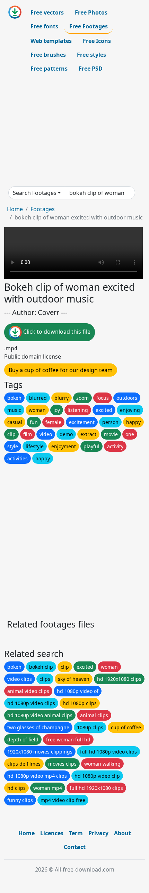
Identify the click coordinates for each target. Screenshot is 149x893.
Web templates (51, 41)
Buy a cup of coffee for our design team (61, 370)
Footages (42, 209)
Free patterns (49, 68)
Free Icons (97, 41)
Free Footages (88, 26)
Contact (75, 847)
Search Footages (34, 193)
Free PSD (91, 68)
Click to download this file (56, 332)
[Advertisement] (74, 131)
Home (15, 209)
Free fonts (44, 26)
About (122, 833)
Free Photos (91, 12)
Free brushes (48, 54)
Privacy (98, 833)
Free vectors (47, 12)
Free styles (91, 54)
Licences (51, 833)
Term (76, 833)
